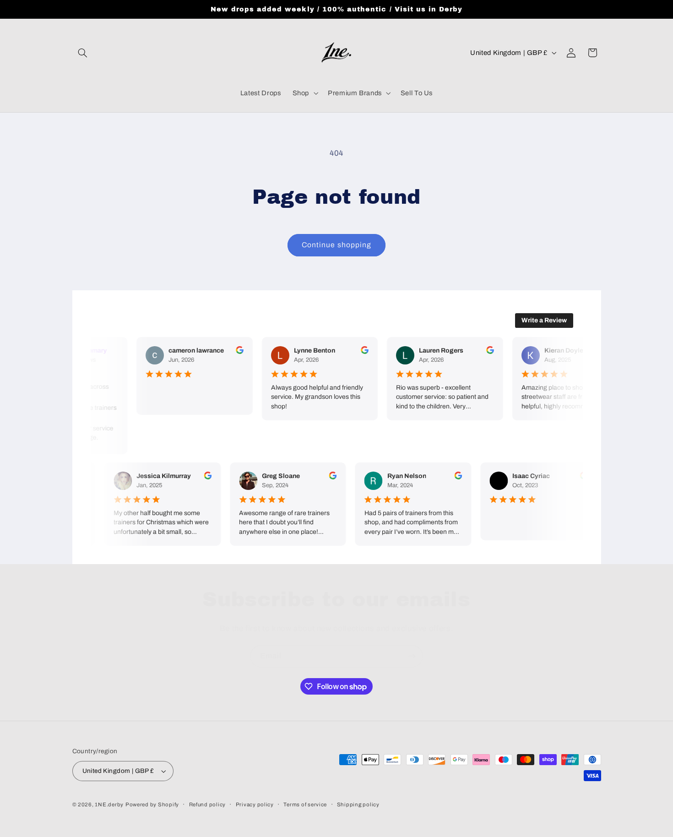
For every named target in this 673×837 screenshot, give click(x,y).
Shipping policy (358, 804)
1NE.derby (109, 804)
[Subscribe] (412, 656)
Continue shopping (336, 245)
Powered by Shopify (152, 804)
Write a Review (544, 320)
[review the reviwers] (237, 351)
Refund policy (207, 804)
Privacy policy (255, 804)
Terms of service (305, 804)
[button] (82, 52)
